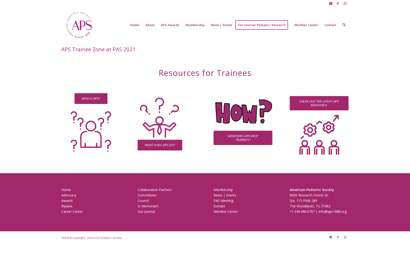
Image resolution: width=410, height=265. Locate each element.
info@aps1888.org (333, 211)
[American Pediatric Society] (79, 25)
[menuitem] (134, 25)
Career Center (72, 211)
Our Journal (146, 211)
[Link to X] (330, 3)
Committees (147, 195)
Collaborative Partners (155, 189)
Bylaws (66, 206)
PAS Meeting (223, 200)
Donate (219, 206)
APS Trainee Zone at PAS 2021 (98, 49)
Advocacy (68, 195)
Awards (67, 200)
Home (66, 189)
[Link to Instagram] (345, 3)
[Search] (344, 25)
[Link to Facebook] (337, 3)
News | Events (225, 195)
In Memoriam (148, 206)
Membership (223, 189)
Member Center (226, 211)
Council (143, 200)
